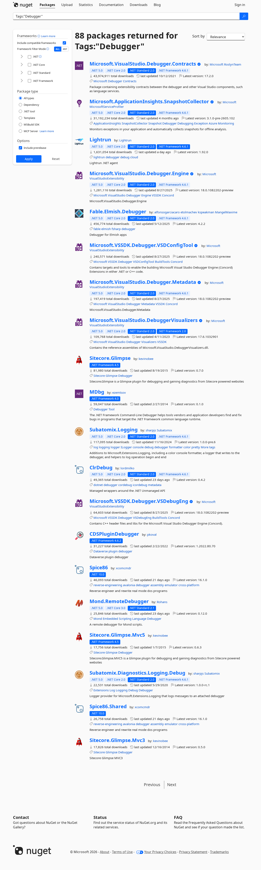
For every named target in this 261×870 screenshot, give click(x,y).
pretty (195, 447)
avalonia (129, 585)
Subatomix (164, 430)
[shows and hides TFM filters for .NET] (21, 57)
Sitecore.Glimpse (110, 358)
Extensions (101, 690)
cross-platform (188, 585)
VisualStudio (116, 195)
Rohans (162, 602)
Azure (213, 123)
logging (104, 447)
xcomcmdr (123, 568)
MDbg (97, 392)
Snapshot (155, 123)
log (95, 447)
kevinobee (146, 359)
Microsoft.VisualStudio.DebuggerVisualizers (144, 320)
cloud (134, 157)
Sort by (198, 36)
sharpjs (151, 430)
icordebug (140, 485)
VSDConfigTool (143, 261)
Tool (112, 409)
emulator (171, 585)
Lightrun (100, 139)
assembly (157, 585)
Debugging (185, 123)
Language (139, 618)
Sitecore (99, 375)
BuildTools (162, 261)
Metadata (148, 304)
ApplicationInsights (107, 123)
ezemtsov (119, 392)
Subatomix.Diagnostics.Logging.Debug (137, 672)
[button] (39, 36)
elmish (106, 229)
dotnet (98, 485)
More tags (208, 447)
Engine (146, 195)
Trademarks (219, 852)
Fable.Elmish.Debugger (118, 211)
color (187, 447)
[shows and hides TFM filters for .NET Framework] (21, 81)
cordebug (125, 485)
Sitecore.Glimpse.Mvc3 (117, 740)
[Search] (244, 16)
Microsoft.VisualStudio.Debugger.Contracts (143, 63)
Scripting (125, 618)
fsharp (116, 229)
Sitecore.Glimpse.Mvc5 (117, 635)
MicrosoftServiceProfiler (107, 106)
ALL (58, 49)
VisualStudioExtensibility (107, 178)
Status (100, 817)
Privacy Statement (193, 852)
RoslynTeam (232, 64)
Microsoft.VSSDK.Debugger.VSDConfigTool (141, 245)
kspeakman (206, 212)
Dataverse (100, 551)
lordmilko (127, 468)
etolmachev (189, 212)
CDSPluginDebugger (114, 534)
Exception (201, 123)
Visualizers (148, 342)
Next (171, 784)
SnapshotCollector (135, 123)
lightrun (99, 157)
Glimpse (111, 375)
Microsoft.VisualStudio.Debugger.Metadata (143, 282)
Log (112, 690)
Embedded (110, 618)
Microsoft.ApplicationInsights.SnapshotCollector (149, 101)
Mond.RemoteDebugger (119, 601)
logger (115, 447)
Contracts (129, 81)
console (138, 447)
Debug (133, 690)
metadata (154, 485)
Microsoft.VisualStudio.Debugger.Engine (139, 173)
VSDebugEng (142, 517)
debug (124, 157)
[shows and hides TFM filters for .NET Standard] (21, 73)
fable (96, 229)
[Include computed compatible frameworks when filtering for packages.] (64, 43)
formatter (176, 447)
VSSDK (156, 195)
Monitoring (226, 123)
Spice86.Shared (108, 706)
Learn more (48, 36)
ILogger (126, 447)
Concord (168, 195)
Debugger (115, 81)
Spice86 (99, 567)
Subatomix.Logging (114, 429)
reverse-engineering (107, 585)
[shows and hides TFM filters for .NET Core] (21, 65)
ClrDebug (101, 467)
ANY (65, 49)
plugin (113, 551)
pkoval (152, 534)
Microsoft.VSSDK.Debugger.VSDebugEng (139, 501)
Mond (97, 618)
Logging (122, 690)
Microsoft (217, 64)
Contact (21, 817)
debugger (112, 157)
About (104, 852)
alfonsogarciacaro (167, 212)
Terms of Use (122, 852)
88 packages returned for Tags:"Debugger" (126, 41)
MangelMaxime (226, 212)
